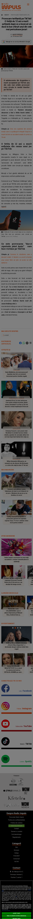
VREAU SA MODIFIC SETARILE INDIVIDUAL (16, 915)
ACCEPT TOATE (16, 913)
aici (16, 896)
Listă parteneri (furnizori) (6, 910)
